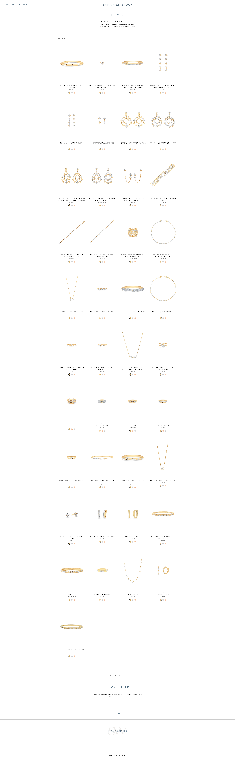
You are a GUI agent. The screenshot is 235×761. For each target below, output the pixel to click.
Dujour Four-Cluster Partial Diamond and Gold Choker (163, 312)
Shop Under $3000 (107, 743)
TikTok (128, 748)
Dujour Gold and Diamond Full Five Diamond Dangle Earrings (163, 86)
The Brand (15, 4)
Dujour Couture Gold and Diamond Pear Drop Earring (102, 199)
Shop (6, 4)
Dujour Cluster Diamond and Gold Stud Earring (102, 86)
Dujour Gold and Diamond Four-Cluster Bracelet (102, 255)
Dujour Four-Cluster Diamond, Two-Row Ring (163, 368)
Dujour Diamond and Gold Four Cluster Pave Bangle (132, 481)
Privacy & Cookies (138, 743)
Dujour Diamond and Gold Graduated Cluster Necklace (133, 368)
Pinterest (122, 748)
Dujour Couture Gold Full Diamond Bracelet (163, 199)
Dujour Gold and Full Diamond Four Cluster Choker (163, 255)
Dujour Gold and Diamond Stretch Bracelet (72, 593)
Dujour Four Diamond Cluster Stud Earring (72, 537)
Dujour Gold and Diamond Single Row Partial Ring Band (102, 593)
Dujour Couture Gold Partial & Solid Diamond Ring (132, 255)
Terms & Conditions (126, 743)
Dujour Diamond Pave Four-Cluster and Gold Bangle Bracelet (133, 312)
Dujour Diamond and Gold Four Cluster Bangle (72, 86)
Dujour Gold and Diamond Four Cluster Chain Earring (132, 199)
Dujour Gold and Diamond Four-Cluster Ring (102, 312)
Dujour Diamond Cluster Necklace (163, 480)
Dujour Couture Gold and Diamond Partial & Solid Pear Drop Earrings (71, 199)
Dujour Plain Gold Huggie (132, 536)
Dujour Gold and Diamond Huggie (102, 536)
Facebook (108, 748)
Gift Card (116, 743)
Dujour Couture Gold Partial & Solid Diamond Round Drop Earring (133, 143)
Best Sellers (93, 743)
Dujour (124, 675)
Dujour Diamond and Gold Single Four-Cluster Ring (72, 368)
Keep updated (117, 713)
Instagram (115, 748)
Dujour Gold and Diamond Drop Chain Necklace (132, 593)
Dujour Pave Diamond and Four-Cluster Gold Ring (102, 424)
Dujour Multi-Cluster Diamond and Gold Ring (133, 424)
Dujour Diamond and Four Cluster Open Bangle (102, 481)
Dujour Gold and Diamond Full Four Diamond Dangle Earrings (72, 143)
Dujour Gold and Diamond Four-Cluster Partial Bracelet (72, 255)
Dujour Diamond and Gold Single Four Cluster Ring (102, 368)
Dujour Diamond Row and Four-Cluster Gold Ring (163, 424)
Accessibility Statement (151, 743)
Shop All (117, 675)
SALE (25, 4)
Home (110, 675)
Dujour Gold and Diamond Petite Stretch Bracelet (163, 537)
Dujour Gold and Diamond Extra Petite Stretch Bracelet (72, 650)
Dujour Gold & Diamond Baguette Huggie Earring (163, 593)
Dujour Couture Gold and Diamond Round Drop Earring (163, 143)
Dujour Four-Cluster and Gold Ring (71, 424)
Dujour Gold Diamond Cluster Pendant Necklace (72, 312)
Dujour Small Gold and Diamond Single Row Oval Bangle (133, 86)
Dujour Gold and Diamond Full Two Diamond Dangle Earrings (102, 143)
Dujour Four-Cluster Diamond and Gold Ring (72, 481)
